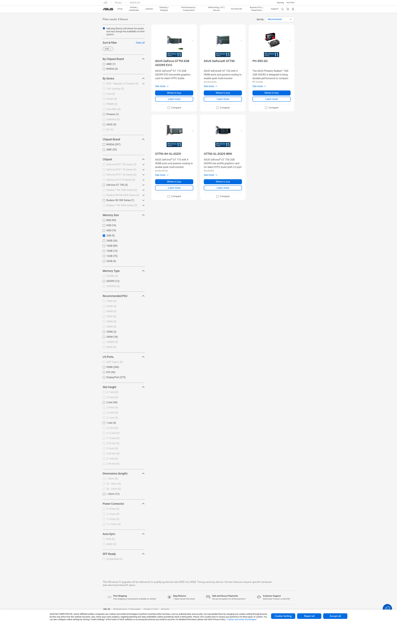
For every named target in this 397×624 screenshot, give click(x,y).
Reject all (309, 616)
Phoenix (107, 113)
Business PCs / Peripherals (256, 8)
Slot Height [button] (109, 387)
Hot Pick (290, 2)
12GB (106, 255)
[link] (108, 9)
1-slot (106, 422)
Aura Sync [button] (109, 534)
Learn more (174, 99)
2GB (105, 234)
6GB (105, 224)
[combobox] (279, 19)
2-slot (106, 401)
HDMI (106, 366)
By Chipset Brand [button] (113, 59)
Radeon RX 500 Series (115, 199)
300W (106, 336)
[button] (280, 2)
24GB (106, 239)
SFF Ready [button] (109, 554)
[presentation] (291, 19)
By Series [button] (108, 78)
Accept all (335, 616)
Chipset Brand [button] (111, 139)
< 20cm (107, 493)
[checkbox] (174, 107)
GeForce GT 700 (111, 184)
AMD (105, 63)
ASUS (106, 123)
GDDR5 (107, 280)
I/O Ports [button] (108, 356)
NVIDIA (106, 68)
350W (106, 331)
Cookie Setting (283, 616)
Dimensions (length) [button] (115, 473)
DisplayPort (109, 376)
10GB (106, 250)
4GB (105, 229)
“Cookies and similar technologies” (241, 619)
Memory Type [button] (111, 270)
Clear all (140, 42)
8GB (105, 219)
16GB (106, 245)
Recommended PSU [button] (115, 296)
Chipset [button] (107, 159)
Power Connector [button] (113, 503)
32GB (106, 260)
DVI (105, 371)
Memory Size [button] (111, 215)
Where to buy (174, 92)
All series (165, 609)
